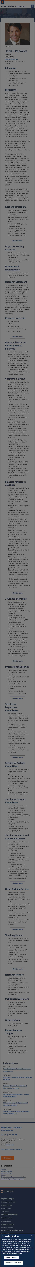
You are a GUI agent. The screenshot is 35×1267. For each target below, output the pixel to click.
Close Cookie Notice (13, 1263)
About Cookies (11, 1257)
